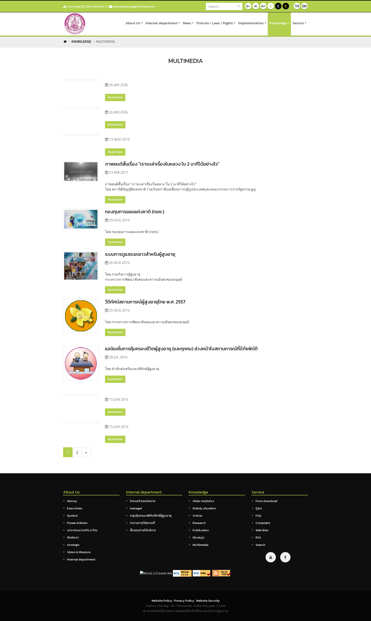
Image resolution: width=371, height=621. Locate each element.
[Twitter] (271, 557)
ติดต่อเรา (73, 537)
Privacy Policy (184, 600)
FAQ (258, 515)
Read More (115, 97)
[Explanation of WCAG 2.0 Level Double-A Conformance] (182, 573)
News (187, 23)
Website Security (208, 600)
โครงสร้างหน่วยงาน (142, 501)
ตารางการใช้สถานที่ (142, 523)
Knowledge (278, 23)
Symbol (72, 515)
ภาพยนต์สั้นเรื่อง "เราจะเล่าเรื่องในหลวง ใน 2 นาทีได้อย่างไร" (162, 163)
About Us (133, 23)
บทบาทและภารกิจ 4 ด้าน (82, 530)
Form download (266, 501)
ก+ (263, 6)
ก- (248, 6)
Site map (73, 6)
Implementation (251, 23)
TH (297, 6)
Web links (261, 530)
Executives (74, 508)
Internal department (161, 23)
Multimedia (200, 544)
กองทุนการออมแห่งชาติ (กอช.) (134, 211)
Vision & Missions (79, 552)
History (72, 501)
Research (199, 523)
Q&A (258, 508)
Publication (201, 530)
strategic (73, 544)
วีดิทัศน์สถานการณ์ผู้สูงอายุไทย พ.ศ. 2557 (145, 301)
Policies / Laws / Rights (214, 23)
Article (197, 515)
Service (298, 23)
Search (260, 544)
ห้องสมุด (198, 537)
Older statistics (203, 501)
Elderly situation (204, 508)
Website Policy (162, 600)
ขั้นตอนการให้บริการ (143, 530)
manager (136, 508)
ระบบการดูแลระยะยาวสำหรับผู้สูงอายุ (140, 254)
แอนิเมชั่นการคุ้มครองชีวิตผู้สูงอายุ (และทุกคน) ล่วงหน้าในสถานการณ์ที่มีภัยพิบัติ (181, 348)
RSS (258, 537)
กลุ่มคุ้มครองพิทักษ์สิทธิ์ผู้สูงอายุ (151, 515)
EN (304, 6)
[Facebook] (285, 557)
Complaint (262, 523)
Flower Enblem (77, 523)
